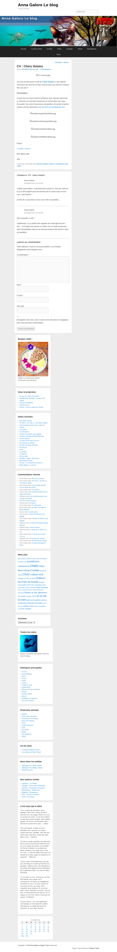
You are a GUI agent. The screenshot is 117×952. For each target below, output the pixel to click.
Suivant (66, 62)
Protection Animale (26, 603)
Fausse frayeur (24, 438)
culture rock (37, 574)
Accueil (23, 49)
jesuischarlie (21, 587)
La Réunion (25, 590)
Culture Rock (26, 687)
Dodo (21, 449)
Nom (19, 285)
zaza (19, 609)
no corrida (21, 596)
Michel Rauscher (38, 590)
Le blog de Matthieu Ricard (30, 750)
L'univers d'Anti (27, 694)
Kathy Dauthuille (42, 587)
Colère (24, 680)
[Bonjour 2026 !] (33, 376)
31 (31, 934)
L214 (23, 727)
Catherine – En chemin (29, 783)
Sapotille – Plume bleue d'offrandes (33, 785)
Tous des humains (28, 700)
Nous (58, 54)
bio (25, 562)
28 (48, 931)
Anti (36, 69)
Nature (24, 696)
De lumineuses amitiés (27, 443)
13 (44, 927)
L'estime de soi (24, 405)
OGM (34, 596)
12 (39, 927)
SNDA (24, 736)
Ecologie (69, 49)
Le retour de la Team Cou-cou (29, 440)
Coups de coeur (27, 685)
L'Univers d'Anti (47, 164)
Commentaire (23, 255)
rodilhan (26, 606)
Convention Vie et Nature (30, 718)
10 (31, 927)
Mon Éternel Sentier (26, 460)
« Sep (22, 936)
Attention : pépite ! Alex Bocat (29, 458)
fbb (29, 585)
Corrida (49, 49)
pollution (44, 600)
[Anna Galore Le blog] (58, 31)
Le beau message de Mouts (28, 445)
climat (27, 570)
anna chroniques (41, 558)
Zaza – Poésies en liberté (30, 794)
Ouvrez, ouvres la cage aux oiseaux (31, 407)
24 (31, 931)
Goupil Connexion (27, 725)
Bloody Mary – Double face (31, 790)
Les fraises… (23, 429)
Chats (59, 49)
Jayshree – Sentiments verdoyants (33, 788)
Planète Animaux (27, 770)
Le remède (22, 452)
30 (27, 934)
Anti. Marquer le (60, 164)
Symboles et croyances (29, 698)
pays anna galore (34, 600)
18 (35, 929)
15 (22, 929)
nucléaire (29, 596)
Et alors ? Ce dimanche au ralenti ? (31, 463)
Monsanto (21, 593)
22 (22, 931)
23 (27, 931)
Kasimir (33, 587)
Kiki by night (23, 456)
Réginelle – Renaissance (30, 792)
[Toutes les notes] (28, 651)
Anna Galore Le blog (38, 5)
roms (31, 606)
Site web (20, 306)
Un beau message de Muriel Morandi (31, 436)
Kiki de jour (23, 447)
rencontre (38, 603)
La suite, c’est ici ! (24, 149)
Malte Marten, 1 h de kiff (27, 465)
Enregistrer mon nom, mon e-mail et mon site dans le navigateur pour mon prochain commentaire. (42, 321)
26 (39, 931)
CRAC (26, 574)
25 (35, 931)
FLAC (32, 585)
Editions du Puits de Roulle (27, 578)
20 (44, 929)
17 (31, 929)
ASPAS (24, 714)
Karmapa (27, 587)
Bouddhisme (91, 49)
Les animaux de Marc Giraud (31, 752)
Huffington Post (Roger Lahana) (32, 768)
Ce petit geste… (24, 432)
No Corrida (25, 729)
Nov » (27, 936)
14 (48, 927)
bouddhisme (33, 561)
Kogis (19, 590)
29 (22, 934)
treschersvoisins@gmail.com (53, 107)
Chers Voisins (48, 82)
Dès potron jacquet (25, 421)
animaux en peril (30, 558)
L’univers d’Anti (36, 49)
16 (27, 929)
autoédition (21, 561)
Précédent (57, 62)
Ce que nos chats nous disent (29, 396)
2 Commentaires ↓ (46, 69)
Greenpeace (39, 585)
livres (31, 590)
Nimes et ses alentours (36, 592)
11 (35, 927)
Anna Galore (29, 180)
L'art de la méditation (26, 403)
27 (44, 931)
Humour (39, 164)
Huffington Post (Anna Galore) (32, 765)
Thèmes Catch (94, 948)
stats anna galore (40, 606)
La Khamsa (23, 454)
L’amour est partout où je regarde (30, 434)
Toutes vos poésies (28, 797)
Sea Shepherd (26, 734)
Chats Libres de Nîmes (29, 716)
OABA (24, 732)
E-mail (20, 295)
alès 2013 (21, 558)
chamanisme (24, 566)
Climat (80, 49)
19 (39, 929)
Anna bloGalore (27, 674)
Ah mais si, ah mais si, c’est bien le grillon (33, 423)
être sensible (26, 609)
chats (34, 566)
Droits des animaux (28, 721)
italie (44, 585)
